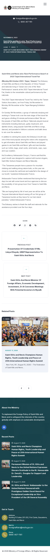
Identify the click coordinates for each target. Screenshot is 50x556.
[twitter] (19, 225)
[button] (21, 388)
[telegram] (30, 225)
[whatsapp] (25, 225)
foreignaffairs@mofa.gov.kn (26, 18)
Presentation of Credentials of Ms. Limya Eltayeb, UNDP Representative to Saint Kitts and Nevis (24, 252)
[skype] (35, 225)
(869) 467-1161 (26, 22)
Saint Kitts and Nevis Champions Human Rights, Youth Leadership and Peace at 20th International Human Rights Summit (24, 358)
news (13, 47)
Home (5, 47)
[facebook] (14, 225)
